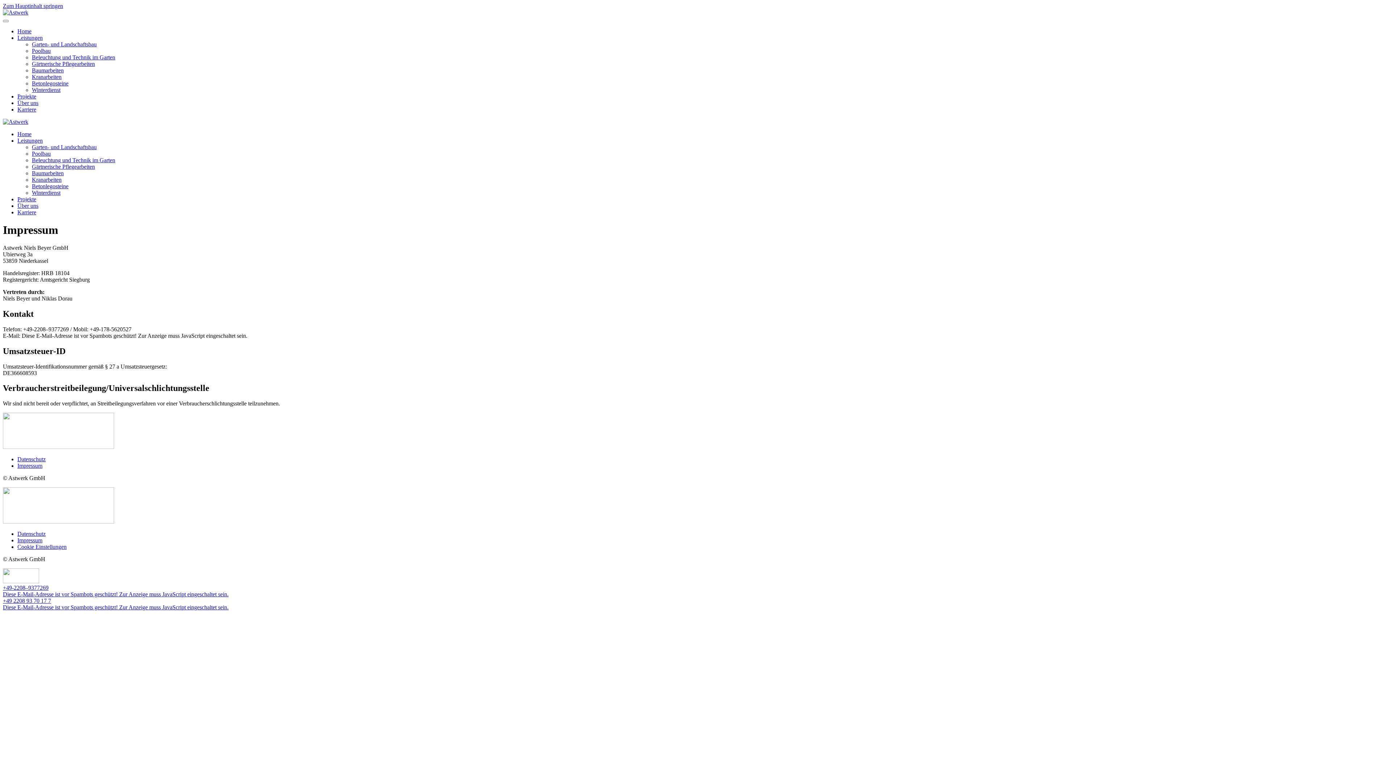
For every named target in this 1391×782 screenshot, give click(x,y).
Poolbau (41, 51)
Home (24, 31)
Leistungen (30, 38)
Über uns (27, 103)
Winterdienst (46, 90)
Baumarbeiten (48, 70)
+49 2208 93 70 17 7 (27, 601)
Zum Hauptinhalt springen (33, 6)
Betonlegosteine (50, 83)
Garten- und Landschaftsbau (64, 44)
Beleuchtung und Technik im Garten (73, 57)
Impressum (29, 466)
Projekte (26, 96)
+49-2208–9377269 (26, 588)
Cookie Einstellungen (42, 547)
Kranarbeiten (47, 77)
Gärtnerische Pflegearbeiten (63, 64)
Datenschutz (31, 459)
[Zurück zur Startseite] (15, 12)
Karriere (26, 109)
